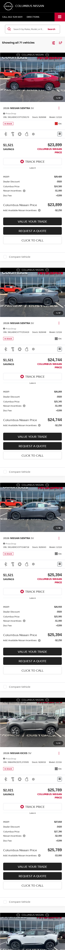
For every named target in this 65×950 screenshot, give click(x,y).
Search (51, 29)
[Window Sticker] (59, 134)
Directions (33, 16)
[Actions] (59, 108)
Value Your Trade (32, 221)
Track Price (35, 161)
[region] (32, 193)
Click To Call (33, 240)
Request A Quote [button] (32, 231)
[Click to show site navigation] (59, 17)
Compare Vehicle (19, 256)
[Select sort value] (59, 43)
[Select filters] (54, 42)
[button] (12, 16)
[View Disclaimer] (33, 134)
